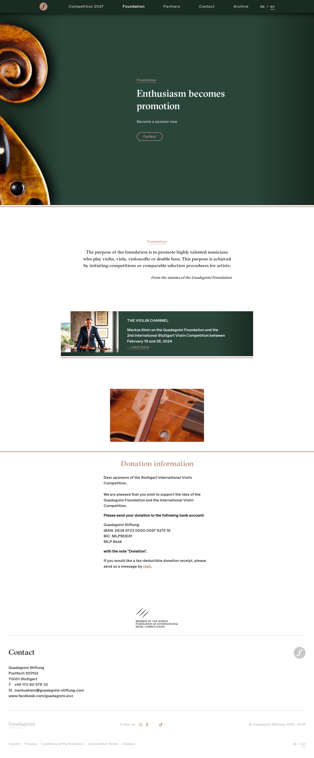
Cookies (128, 744)
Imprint (14, 744)
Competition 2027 (86, 6)
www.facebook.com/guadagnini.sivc (41, 695)
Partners (171, 6)
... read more (138, 347)
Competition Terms (103, 744)
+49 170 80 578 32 (31, 684)
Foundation (134, 6)
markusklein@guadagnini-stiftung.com (49, 690)
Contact (207, 6)
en (272, 6)
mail (147, 566)
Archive (241, 6)
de (262, 6)
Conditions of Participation (62, 744)
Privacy (31, 744)
